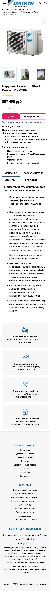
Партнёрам (25, 472)
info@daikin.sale (27, 543)
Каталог (5, 9)
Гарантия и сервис (25, 457)
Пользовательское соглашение (25, 566)
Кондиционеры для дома (25, 490)
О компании (25, 450)
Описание (11, 173)
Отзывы (10, 179)
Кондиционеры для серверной (25, 497)
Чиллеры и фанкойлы (25, 508)
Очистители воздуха (25, 512)
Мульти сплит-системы (23, 9)
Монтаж (25, 461)
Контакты (25, 468)
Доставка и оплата (25, 454)
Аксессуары (25, 516)
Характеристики (33, 173)
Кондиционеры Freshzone (25, 519)
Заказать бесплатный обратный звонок (21, 122)
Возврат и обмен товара (25, 465)
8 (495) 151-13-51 (27, 539)
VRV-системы (25, 505)
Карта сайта (25, 476)
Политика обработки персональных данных (25, 562)
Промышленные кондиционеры (25, 501)
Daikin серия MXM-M (30, 12)
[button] (45, 3)
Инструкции (29, 179)
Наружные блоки (9, 12)
